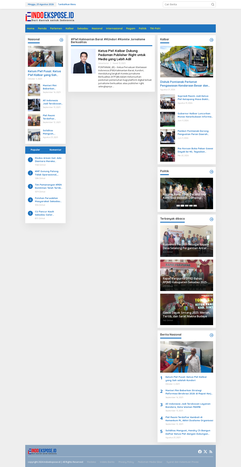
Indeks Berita (107, 461)
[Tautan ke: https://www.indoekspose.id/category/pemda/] (211, 219)
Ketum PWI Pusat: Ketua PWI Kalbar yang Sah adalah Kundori (44, 73)
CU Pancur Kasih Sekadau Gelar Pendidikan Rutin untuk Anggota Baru (48, 213)
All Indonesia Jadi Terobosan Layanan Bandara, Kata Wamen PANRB (52, 102)
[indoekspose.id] (50, 16)
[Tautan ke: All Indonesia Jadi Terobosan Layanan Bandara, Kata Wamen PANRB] (34, 104)
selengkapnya (105, 86)
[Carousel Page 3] (186, 206)
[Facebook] (200, 451)
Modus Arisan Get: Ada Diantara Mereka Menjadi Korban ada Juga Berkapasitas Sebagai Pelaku (48, 160)
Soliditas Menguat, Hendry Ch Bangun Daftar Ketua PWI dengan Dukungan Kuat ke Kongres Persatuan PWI (52, 132)
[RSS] (211, 451)
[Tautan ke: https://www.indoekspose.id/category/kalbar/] (211, 40)
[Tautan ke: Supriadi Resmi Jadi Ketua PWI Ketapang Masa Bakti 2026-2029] (167, 101)
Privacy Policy (126, 461)
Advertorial (103, 63)
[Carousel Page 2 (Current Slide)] (182, 206)
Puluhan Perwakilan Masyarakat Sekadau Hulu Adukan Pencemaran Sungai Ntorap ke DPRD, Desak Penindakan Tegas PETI (48, 200)
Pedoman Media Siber (150, 461)
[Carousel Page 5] (195, 206)
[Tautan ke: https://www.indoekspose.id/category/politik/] (211, 172)
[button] (213, 4)
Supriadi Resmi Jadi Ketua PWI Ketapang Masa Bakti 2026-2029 (193, 98)
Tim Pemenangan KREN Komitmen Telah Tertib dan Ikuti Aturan (48, 186)
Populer (35, 149)
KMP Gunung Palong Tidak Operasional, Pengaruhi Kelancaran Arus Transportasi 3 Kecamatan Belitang (48, 173)
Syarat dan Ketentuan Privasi (182, 461)
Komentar (55, 149)
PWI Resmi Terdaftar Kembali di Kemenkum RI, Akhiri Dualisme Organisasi (51, 117)
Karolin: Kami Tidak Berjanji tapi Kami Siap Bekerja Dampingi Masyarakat (184, 196)
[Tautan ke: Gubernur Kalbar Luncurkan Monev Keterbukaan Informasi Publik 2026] (167, 119)
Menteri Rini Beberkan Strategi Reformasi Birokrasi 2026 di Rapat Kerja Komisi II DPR (52, 87)
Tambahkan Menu (67, 4)
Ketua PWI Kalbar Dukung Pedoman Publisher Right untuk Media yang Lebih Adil (122, 55)
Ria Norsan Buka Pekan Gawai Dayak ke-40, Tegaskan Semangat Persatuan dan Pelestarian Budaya (195, 150)
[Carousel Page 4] (191, 206)
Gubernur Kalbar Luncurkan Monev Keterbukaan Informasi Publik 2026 (195, 115)
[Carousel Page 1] (178, 206)
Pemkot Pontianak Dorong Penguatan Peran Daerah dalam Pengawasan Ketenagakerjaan (193, 133)
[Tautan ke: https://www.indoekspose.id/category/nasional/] (61, 40)
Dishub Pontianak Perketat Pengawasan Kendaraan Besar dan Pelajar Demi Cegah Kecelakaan (184, 83)
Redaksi (91, 461)
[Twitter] (205, 451)
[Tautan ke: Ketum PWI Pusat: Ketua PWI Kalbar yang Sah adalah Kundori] (45, 56)
